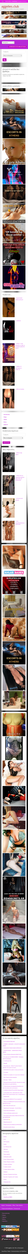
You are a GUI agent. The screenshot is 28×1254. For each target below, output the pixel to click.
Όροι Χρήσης (19, 1205)
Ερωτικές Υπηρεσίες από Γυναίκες (11, 1176)
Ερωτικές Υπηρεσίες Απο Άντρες (10, 1174)
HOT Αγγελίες (6, 1141)
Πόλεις (5, 1179)
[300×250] (14, 114)
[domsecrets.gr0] (14, 899)
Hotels (5, 1144)
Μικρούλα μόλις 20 (8, 1122)
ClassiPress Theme (6, 1251)
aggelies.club (10, 6)
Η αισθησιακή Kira (7, 1060)
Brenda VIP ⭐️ (7, 1119)
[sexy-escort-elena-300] (14, 708)
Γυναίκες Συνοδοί (7, 1166)
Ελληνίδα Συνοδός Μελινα (9, 1127)
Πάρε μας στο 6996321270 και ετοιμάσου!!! (13, 1099)
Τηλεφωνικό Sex (7, 1182)
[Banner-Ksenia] (14, 875)
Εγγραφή (20, 1)
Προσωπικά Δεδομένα (7, 1208)
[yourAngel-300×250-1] (14, 183)
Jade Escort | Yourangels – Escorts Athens (12, 1108)
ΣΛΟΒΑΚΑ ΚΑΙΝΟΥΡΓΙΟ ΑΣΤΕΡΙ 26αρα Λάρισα (13, 1090)
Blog (14, 1205)
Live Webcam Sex (7, 1146)
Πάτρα (5, 417)
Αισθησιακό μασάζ (7, 1156)
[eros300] (14, 289)
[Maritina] (14, 640)
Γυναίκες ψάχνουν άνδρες (9, 1169)
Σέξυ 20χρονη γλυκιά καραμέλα (10, 1077)
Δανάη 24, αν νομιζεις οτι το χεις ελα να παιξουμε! (14, 1074)
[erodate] (14, 203)
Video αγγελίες (7, 1154)
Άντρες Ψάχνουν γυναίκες (9, 1161)
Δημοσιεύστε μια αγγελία (17, 46)
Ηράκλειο (6, 424)
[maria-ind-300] (14, 961)
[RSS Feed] (2, 1)
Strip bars (6, 1149)
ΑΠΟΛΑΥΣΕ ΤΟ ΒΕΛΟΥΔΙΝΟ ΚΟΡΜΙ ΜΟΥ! (13, 1048)
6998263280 (6, 1096)
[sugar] (14, 576)
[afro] (14, 759)
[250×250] (12, 1032)
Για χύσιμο (6, 1072)
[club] (14, 985)
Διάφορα (5, 1171)
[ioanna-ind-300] (14, 922)
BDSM (5, 1136)
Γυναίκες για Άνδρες (8, 1164)
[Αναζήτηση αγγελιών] (4, 59)
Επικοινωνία (17, 1208)
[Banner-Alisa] (14, 735)
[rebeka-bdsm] (14, 852)
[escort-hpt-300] (14, 568)
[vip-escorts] (14, 137)
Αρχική (3, 64)
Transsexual (6, 1151)
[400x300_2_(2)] (14, 593)
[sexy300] (14, 938)
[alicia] (14, 1012)
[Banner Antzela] (14, 828)
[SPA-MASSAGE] (14, 617)
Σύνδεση (24, 1)
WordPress (24, 1251)
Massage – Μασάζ (7, 1079)
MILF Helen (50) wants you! (9, 1105)
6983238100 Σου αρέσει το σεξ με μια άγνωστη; (14, 1069)
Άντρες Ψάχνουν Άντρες (9, 1159)
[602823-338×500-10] (14, 690)
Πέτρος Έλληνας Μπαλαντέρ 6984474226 (12, 1054)
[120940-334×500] (14, 785)
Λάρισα (5, 419)
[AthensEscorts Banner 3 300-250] (14, 242)
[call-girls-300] (14, 164)
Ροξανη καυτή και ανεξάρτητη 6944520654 (13, 1124)
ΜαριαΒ (5, 1063)
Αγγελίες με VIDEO (8, 1197)
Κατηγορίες (8, 1205)
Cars (5, 1139)
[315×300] (14, 264)
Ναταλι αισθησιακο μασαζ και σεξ (10, 1113)
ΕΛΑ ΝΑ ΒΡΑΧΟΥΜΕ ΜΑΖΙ (9, 1041)
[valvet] (14, 222)
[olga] (14, 805)
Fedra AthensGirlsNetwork (9, 1110)
